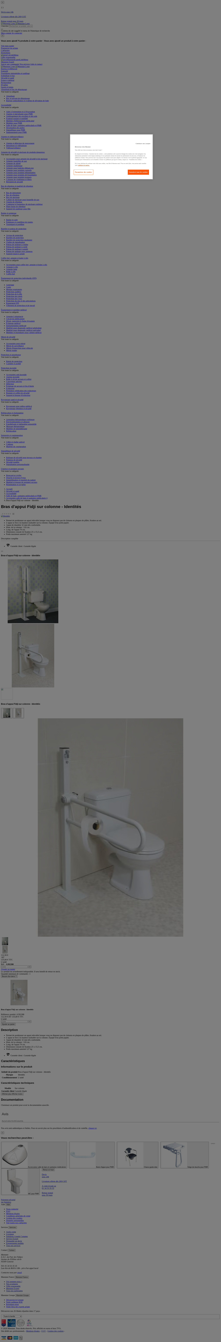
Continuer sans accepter (143, 143)
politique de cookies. (84, 165)
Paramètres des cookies (83, 172)
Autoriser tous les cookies (138, 172)
